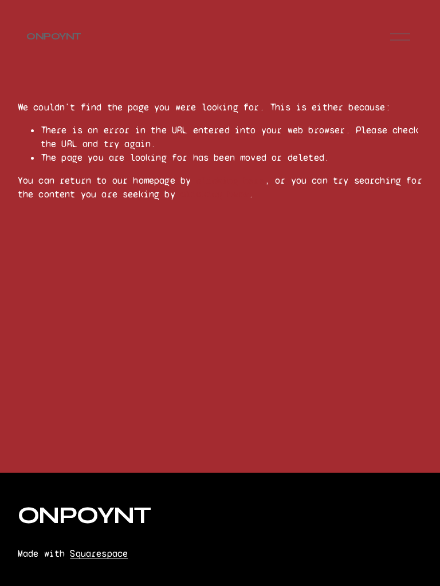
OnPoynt (53, 36)
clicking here (230, 181)
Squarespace (99, 554)
